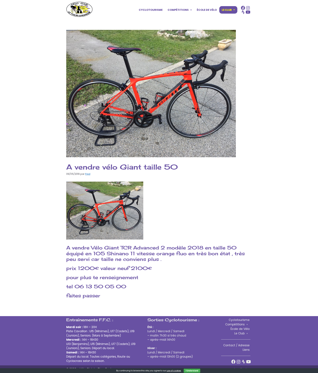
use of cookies (174, 370)
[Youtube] (248, 12)
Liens (246, 350)
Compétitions (178, 10)
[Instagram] (248, 8)
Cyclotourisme (151, 10)
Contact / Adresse (236, 345)
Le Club (227, 10)
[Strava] (243, 12)
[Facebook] (243, 8)
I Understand (192, 370)
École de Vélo (207, 10)
